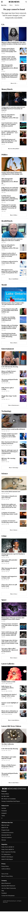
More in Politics (13, 215)
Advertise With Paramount (8, 885)
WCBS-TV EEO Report (7, 856)
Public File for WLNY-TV (7, 849)
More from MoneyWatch (13, 148)
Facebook (4, 810)
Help (2, 890)
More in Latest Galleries (13, 720)
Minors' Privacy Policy (7, 876)
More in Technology (13, 467)
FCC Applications (6, 854)
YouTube (3, 808)
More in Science (13, 530)
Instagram (4, 813)
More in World (13, 342)
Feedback (4, 893)
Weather (17, 5)
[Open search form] (26, 1)
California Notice (5, 868)
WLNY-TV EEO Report (7, 859)
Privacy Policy (5, 866)
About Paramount (6, 883)
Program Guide (5, 830)
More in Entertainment (13, 405)
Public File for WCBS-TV (7, 847)
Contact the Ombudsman (8, 895)
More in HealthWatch (13, 279)
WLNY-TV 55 (4, 827)
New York (3, 5)
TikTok (3, 815)
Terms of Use (4, 873)
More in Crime (13, 594)
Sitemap (3, 840)
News (11, 5)
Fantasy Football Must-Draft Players (10, 801)
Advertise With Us (6, 835)
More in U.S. (13, 83)
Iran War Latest (5, 796)
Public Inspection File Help (8, 852)
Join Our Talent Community (8, 888)
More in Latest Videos (13, 782)
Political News (5, 793)
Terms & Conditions (6, 837)
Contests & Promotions (7, 832)
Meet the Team (5, 825)
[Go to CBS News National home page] (14, 2)
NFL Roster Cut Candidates (8, 798)
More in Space (13, 657)
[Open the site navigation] (5, 1)
